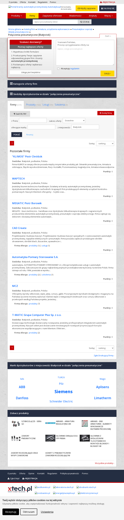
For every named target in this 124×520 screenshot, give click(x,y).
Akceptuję (70, 68)
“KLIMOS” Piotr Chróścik (27, 156)
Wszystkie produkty (104, 463)
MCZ (15, 286)
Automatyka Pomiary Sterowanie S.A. (35, 257)
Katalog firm (29, 29)
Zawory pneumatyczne (28, 437)
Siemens (64, 391)
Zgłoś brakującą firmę (103, 355)
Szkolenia (61, 104)
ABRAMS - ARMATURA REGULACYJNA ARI (65, 422)
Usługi (47, 104)
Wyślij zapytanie (88, 8)
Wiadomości (75, 15)
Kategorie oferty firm (25, 83)
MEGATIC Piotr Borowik (27, 203)
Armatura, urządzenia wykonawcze (53, 29)
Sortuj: (92, 143)
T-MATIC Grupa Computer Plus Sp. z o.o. (36, 315)
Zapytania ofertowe (52, 15)
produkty (33, 245)
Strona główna (14, 29)
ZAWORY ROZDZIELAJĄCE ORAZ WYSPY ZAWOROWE (24, 454)
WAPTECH (18, 178)
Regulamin (52, 473)
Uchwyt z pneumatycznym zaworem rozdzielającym (58, 454)
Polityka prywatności (69, 473)
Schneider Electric (61, 401)
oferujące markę (19, 127)
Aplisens (102, 387)
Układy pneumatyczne (18, 32)
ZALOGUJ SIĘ (108, 8)
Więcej (107, 15)
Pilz (61, 383)
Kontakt (40, 473)
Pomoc (85, 473)
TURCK (61, 377)
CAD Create (19, 228)
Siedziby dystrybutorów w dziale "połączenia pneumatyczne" (46, 94)
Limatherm (102, 398)
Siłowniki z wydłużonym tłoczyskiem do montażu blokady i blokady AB (99, 441)
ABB (22, 387)
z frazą (14, 120)
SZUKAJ (85, 21)
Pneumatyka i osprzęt (82, 29)
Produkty (16, 15)
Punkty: (108, 171)
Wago (103, 378)
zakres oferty (55, 121)
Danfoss (22, 398)
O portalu (12, 473)
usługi (44, 245)
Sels (22, 378)
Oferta (22, 473)
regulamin (74, 68)
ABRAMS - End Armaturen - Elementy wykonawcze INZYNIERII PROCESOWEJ (101, 425)
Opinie (31, 473)
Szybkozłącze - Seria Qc (31, 422)
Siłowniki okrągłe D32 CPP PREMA (67, 437)
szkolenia (46, 274)
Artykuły (93, 15)
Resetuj (29, 134)
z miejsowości (64, 127)
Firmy (32, 15)
